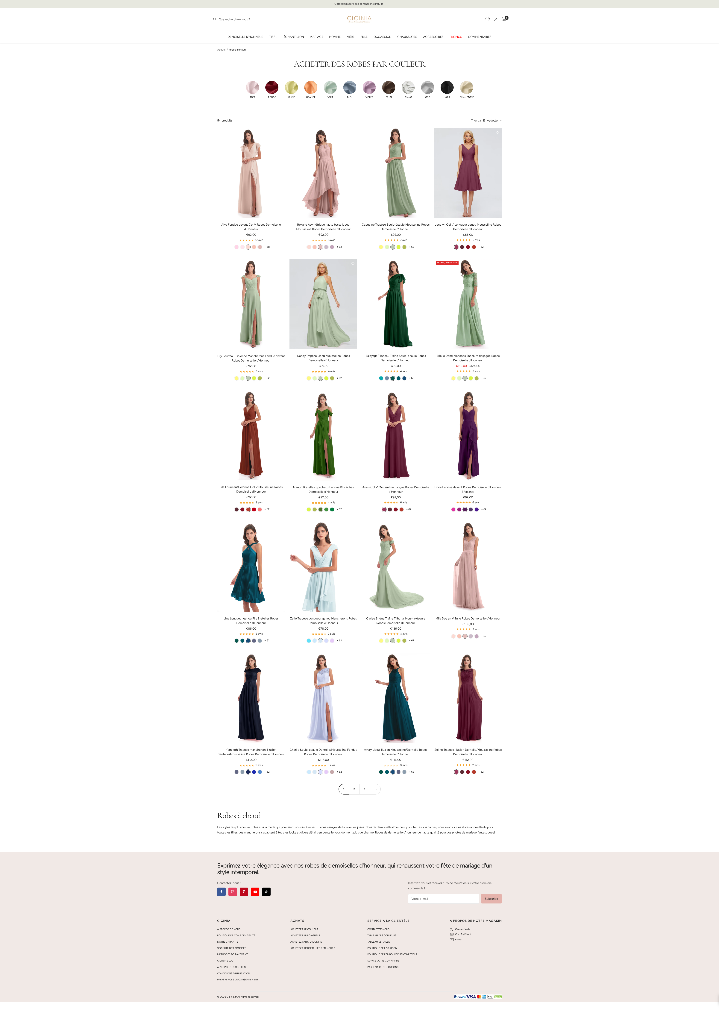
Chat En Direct (463, 934)
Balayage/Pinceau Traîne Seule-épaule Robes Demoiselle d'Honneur (395, 358)
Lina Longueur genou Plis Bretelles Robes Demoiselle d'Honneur (251, 621)
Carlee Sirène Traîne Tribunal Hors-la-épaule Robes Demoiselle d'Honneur (395, 621)
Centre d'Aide (462, 929)
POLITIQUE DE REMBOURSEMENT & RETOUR (392, 954)
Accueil (221, 49)
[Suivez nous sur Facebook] (221, 892)
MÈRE (350, 36)
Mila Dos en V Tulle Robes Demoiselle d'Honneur (468, 618)
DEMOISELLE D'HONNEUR (245, 36)
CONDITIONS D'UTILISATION (233, 973)
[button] (252, 89)
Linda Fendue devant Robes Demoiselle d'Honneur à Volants (468, 489)
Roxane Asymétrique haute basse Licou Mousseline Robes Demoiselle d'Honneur (323, 227)
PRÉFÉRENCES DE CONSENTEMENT (237, 979)
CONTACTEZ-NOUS (378, 929)
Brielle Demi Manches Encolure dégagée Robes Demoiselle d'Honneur (468, 358)
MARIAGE (316, 36)
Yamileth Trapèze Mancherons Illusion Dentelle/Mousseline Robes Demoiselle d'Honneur (251, 752)
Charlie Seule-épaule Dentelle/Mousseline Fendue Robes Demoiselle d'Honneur (323, 752)
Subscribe (491, 898)
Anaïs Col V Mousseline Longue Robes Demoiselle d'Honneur (395, 489)
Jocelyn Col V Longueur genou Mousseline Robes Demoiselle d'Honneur (468, 227)
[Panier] (504, 19)
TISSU (273, 36)
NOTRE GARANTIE (227, 941)
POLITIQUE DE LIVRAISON (382, 948)
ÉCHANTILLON (293, 36)
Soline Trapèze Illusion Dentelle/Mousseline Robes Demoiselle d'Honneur (468, 752)
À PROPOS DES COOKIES (231, 967)
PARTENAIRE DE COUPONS (382, 967)
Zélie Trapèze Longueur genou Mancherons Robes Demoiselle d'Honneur (323, 621)
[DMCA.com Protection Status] (498, 997)
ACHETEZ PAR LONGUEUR (305, 935)
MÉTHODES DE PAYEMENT (232, 954)
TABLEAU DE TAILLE (378, 941)
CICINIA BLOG (225, 960)
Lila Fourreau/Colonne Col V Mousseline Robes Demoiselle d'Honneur (251, 489)
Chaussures (407, 36)
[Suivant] (375, 789)
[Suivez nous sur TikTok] (266, 892)
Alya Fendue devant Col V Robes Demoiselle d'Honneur (251, 227)
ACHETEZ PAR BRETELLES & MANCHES (312, 948)
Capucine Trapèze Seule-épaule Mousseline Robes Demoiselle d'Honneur (396, 227)
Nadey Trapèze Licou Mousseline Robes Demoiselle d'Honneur (323, 358)
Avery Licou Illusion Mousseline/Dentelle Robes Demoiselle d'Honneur (395, 752)
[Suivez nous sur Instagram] (232, 892)
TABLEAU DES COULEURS (381, 935)
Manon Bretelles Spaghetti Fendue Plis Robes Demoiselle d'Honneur (323, 489)
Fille (364, 36)
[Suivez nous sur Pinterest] (244, 892)
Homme (335, 36)
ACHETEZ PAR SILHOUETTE (306, 941)
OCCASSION (382, 36)
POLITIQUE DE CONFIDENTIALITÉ (236, 935)
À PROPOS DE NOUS (228, 929)
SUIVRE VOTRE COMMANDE (383, 960)
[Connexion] (495, 19)
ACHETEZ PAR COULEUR (304, 929)
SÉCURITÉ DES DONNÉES (231, 948)
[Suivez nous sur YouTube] (255, 892)
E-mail (458, 939)
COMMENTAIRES (480, 36)
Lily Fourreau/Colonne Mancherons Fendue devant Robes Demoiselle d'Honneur (251, 358)
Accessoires (433, 36)
